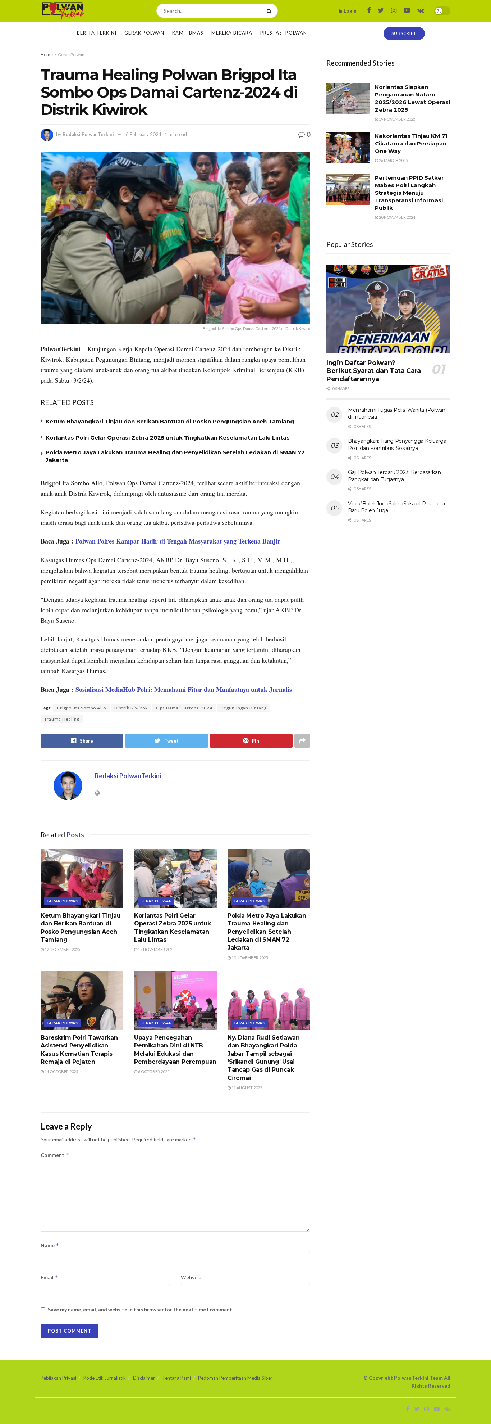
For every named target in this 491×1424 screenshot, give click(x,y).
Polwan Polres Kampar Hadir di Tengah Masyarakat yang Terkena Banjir (177, 541)
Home (47, 54)
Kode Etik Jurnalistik (104, 1378)
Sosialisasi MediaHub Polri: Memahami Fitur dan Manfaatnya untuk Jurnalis (183, 689)
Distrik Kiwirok (131, 708)
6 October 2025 (153, 1071)
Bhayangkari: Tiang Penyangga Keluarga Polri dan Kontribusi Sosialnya (397, 444)
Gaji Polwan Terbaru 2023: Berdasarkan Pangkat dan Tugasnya (394, 476)
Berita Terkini (96, 33)
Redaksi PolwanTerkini (88, 134)
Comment (55, 1155)
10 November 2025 (249, 957)
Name (50, 1245)
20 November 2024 (396, 217)
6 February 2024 (143, 134)
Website (191, 1277)
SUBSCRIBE (404, 33)
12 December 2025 (62, 949)
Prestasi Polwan (283, 33)
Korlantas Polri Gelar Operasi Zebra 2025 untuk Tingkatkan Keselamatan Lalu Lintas (168, 437)
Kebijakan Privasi (58, 1378)
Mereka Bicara (231, 33)
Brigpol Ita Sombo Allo (81, 708)
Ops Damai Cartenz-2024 (184, 708)
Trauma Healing (61, 719)
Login (350, 11)
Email (49, 1277)
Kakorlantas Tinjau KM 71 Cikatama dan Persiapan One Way (411, 143)
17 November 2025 (155, 949)
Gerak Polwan (144, 33)
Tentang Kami (176, 1378)
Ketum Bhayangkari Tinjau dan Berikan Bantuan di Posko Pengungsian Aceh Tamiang (170, 421)
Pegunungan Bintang (244, 708)
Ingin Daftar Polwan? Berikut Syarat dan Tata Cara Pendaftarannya (373, 371)
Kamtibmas (187, 33)
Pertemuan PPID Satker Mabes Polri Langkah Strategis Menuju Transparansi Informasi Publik (409, 192)
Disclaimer (144, 1378)
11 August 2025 (246, 1087)
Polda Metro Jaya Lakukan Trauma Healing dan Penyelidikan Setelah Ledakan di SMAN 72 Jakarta (267, 931)
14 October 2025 (61, 1071)
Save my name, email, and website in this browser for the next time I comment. (140, 1309)
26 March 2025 (393, 160)
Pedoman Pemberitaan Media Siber (235, 1378)
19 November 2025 (396, 119)
